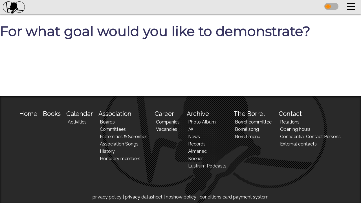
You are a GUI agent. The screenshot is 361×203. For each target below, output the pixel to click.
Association (114, 113)
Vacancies (166, 129)
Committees (113, 129)
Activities (77, 122)
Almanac (197, 151)
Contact (290, 113)
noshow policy (181, 197)
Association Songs (119, 144)
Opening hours (295, 129)
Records (197, 144)
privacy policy (107, 197)
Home (28, 113)
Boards (107, 122)
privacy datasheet (143, 197)
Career (164, 113)
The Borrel (249, 113)
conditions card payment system (234, 197)
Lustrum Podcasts (207, 166)
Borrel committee (253, 122)
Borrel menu (247, 136)
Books (52, 113)
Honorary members (120, 158)
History (107, 151)
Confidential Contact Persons (310, 136)
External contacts (298, 144)
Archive (198, 113)
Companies (168, 122)
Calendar (79, 113)
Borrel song (247, 129)
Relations (290, 122)
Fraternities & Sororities (124, 136)
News (194, 136)
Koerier (195, 158)
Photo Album (202, 122)
